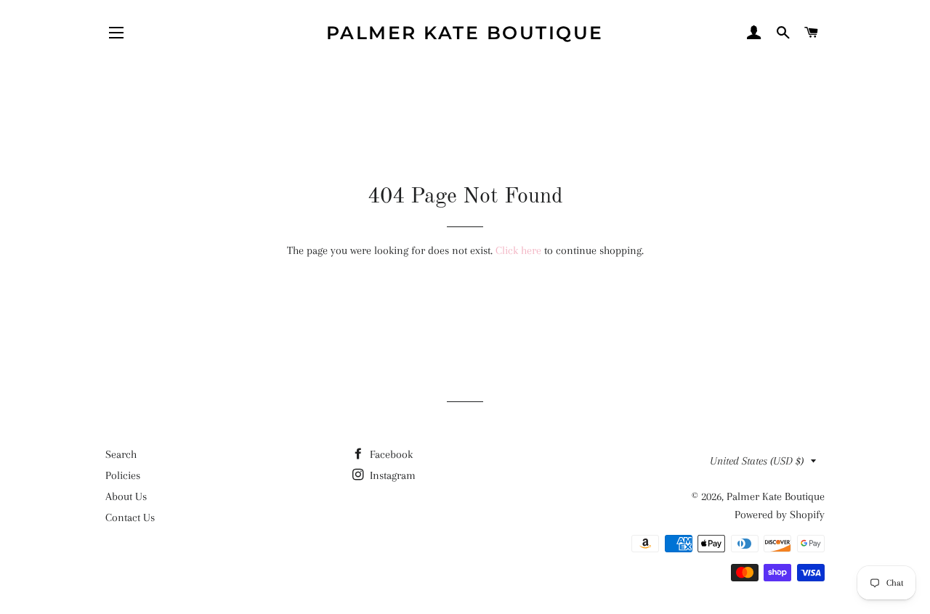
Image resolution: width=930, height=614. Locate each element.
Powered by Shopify (780, 514)
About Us (126, 496)
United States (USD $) (757, 460)
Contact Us (130, 517)
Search (121, 454)
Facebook (390, 454)
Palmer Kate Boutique (465, 33)
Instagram (391, 475)
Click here (518, 250)
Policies (122, 475)
